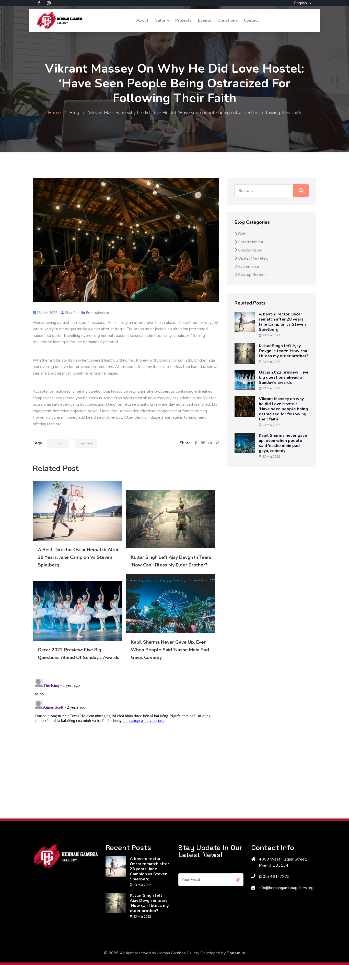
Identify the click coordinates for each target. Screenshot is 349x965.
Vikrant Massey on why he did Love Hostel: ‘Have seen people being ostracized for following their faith (283, 409)
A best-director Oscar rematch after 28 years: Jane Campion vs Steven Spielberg (78, 557)
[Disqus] (126, 740)
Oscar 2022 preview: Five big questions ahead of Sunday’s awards (284, 377)
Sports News (250, 250)
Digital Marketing (253, 258)
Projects (183, 20)
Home (54, 113)
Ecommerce (248, 266)
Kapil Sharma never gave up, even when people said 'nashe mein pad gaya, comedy (170, 649)
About (142, 20)
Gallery (162, 20)
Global (244, 234)
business (86, 443)
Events (204, 20)
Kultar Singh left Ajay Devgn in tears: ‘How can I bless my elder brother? (283, 351)
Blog (74, 113)
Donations (227, 20)
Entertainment (97, 312)
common (57, 443)
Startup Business (253, 274)
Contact (251, 20)
